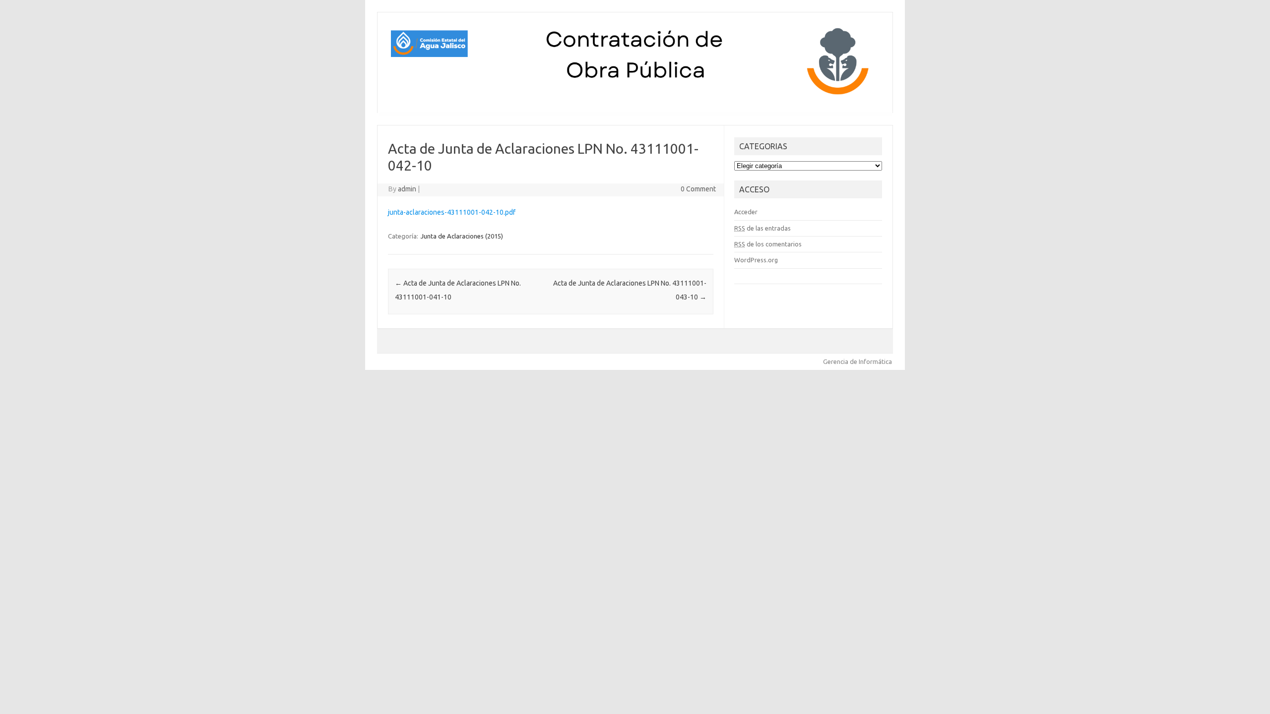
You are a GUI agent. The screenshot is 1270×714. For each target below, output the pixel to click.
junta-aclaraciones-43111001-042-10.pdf (451, 212)
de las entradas (762, 228)
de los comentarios (768, 243)
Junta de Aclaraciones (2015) (462, 236)
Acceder (746, 211)
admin (407, 189)
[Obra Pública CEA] (635, 96)
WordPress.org (756, 259)
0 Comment (698, 189)
